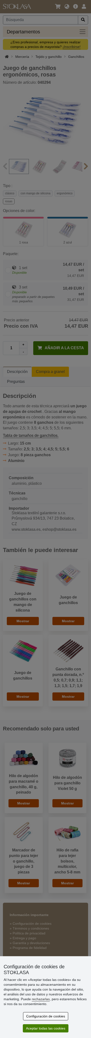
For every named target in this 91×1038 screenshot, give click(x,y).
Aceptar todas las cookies (45, 1028)
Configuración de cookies (45, 1016)
